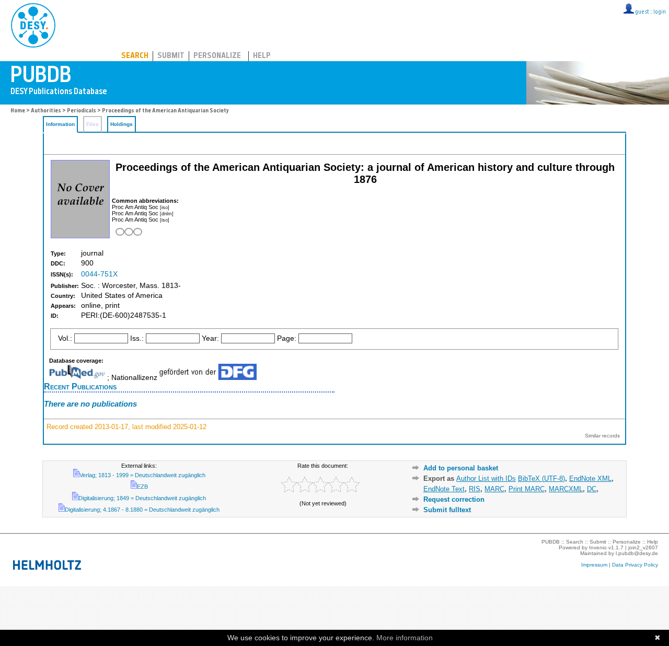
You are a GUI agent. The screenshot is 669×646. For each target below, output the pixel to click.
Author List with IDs (486, 478)
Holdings (121, 124)
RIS (474, 489)
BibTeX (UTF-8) (541, 478)
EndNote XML (590, 478)
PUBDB (79, 23)
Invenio (598, 547)
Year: (210, 338)
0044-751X (99, 274)
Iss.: (137, 338)
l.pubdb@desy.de (637, 553)
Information (60, 124)
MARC (494, 489)
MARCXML (566, 489)
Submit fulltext (447, 510)
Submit (170, 56)
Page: (286, 338)
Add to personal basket (460, 468)
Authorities (46, 111)
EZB (142, 486)
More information (404, 637)
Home (17, 111)
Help (262, 56)
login (659, 12)
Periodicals (81, 111)
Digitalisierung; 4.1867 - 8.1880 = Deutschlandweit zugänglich (142, 509)
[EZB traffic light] (128, 232)
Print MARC (527, 489)
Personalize (217, 56)
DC (591, 489)
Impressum (594, 565)
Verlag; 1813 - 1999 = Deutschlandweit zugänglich (142, 475)
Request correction (454, 499)
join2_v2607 (643, 547)
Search (134, 56)
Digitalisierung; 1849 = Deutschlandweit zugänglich (142, 498)
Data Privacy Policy (635, 565)
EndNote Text (444, 489)
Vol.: (65, 338)
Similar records (602, 436)
